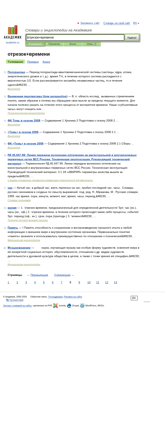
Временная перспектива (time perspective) (37, 96)
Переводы (54, 44)
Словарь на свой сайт (116, 23)
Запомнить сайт (90, 23)
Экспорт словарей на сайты (17, 305)
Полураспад (16, 72)
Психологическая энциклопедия (26, 113)
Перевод (33, 61)
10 (89, 282)
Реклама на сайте (73, 296)
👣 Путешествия (14, 300)
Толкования (35, 44)
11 (97, 282)
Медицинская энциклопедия (24, 240)
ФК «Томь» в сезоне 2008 (25, 143)
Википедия (14, 89)
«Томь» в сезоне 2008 (23, 132)
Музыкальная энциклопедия (24, 264)
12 (106, 282)
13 (115, 282)
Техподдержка (55, 296)
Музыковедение (19, 247)
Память (13, 227)
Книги (72, 44)
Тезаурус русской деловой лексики (28, 220)
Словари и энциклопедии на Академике (58, 30)
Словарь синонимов (19, 200)
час (10, 187)
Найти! (132, 37)
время (12, 207)
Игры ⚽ (92, 44)
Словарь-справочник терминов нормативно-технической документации (50, 180)
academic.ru (12, 42)
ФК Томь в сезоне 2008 (24, 120)
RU (135, 23)
